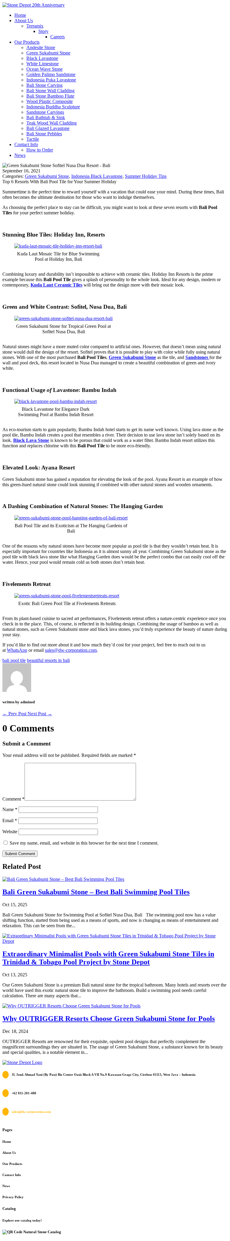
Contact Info (26, 144)
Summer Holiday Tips (146, 176)
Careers (57, 36)
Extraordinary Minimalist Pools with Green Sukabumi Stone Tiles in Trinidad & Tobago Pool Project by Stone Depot (108, 958)
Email (9, 820)
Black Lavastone (42, 58)
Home (20, 15)
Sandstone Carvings (45, 112)
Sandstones (197, 357)
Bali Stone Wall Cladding (50, 90)
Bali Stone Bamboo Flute (50, 96)
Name (9, 809)
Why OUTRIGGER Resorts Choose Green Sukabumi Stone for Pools (108, 1018)
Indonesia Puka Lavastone (51, 79)
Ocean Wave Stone (44, 69)
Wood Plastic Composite (49, 101)
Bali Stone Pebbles (44, 133)
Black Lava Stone (31, 440)
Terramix (34, 25)
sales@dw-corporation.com (71, 650)
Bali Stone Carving (44, 85)
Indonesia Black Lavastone (96, 176)
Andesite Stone (40, 47)
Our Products (27, 42)
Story (43, 31)
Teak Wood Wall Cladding (51, 122)
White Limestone (42, 63)
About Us (23, 20)
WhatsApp (17, 650)
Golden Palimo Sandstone (50, 74)
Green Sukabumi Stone (48, 52)
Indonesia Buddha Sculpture (53, 106)
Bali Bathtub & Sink (45, 117)
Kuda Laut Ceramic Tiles (56, 284)
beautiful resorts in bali (48, 660)
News (19, 155)
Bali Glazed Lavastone (47, 128)
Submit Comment (20, 853)
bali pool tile (14, 660)
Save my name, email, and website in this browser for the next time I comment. (84, 842)
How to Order (39, 149)
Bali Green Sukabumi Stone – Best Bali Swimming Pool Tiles (96, 892)
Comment (13, 798)
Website (9, 831)
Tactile (32, 139)
